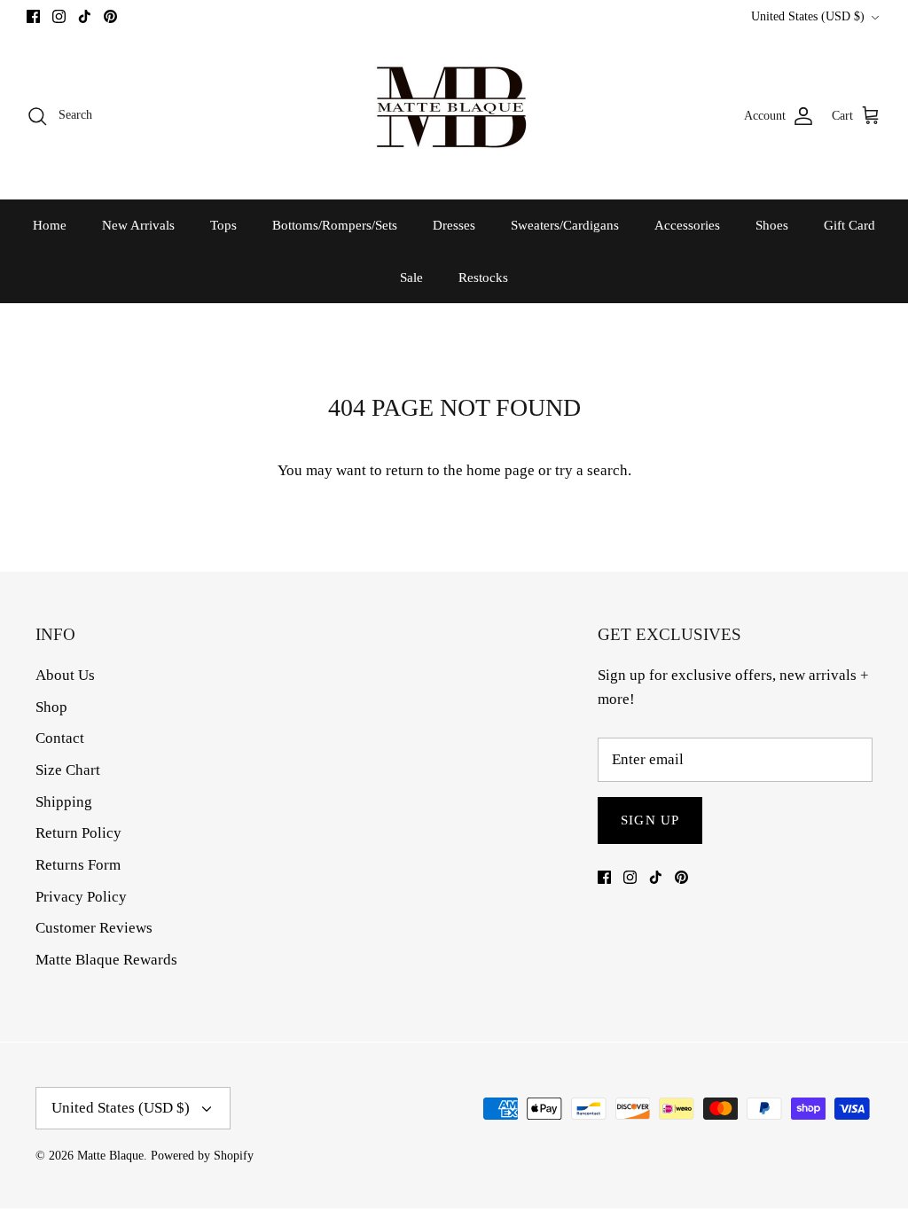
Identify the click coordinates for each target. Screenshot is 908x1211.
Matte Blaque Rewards (106, 959)
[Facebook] (33, 16)
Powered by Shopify (202, 1155)
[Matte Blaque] (454, 116)
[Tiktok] (84, 16)
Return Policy (78, 832)
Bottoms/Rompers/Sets (334, 225)
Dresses (454, 225)
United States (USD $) (808, 16)
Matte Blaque (110, 1155)
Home (50, 225)
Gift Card (849, 225)
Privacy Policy (81, 896)
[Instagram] (59, 16)
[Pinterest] (110, 16)
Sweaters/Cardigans (565, 225)
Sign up (650, 820)
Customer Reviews (94, 927)
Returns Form (78, 864)
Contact (59, 738)
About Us (65, 675)
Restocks (483, 277)
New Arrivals (138, 225)
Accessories (687, 225)
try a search (591, 470)
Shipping (63, 801)
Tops (223, 225)
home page (500, 470)
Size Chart (67, 770)
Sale (411, 277)
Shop (51, 707)
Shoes (771, 225)
